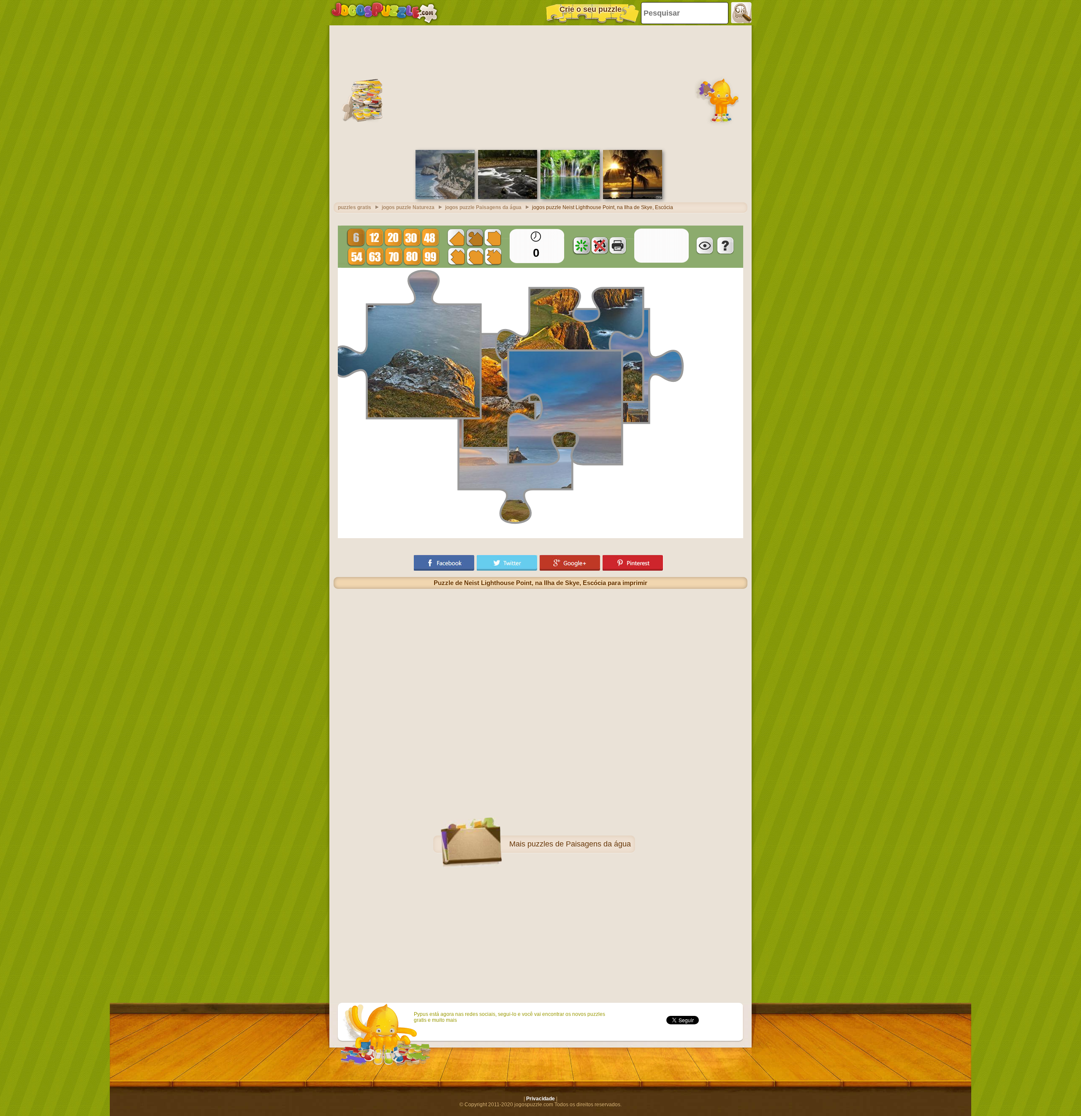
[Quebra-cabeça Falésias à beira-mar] (445, 197)
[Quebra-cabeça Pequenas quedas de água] (570, 197)
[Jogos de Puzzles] (384, 12)
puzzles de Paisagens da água (579, 844)
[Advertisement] (540, 86)
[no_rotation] (599, 245)
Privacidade (540, 1099)
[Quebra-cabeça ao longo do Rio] (507, 197)
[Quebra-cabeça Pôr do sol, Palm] (632, 197)
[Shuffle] (581, 245)
